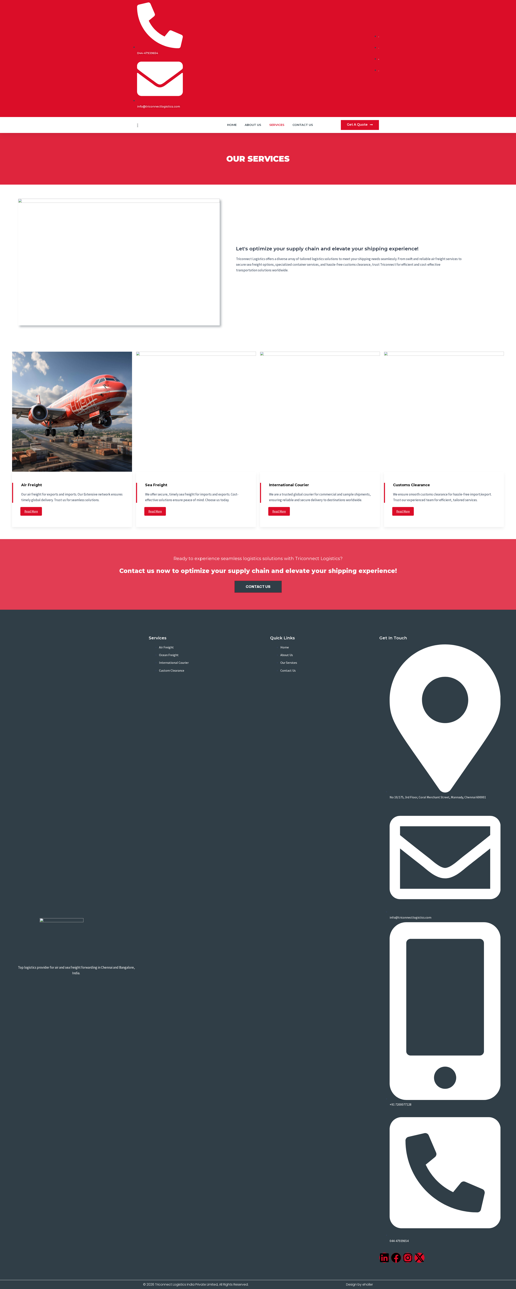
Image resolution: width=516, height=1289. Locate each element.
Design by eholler (359, 1284)
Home (232, 125)
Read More (31, 511)
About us (253, 125)
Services (276, 125)
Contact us (302, 125)
